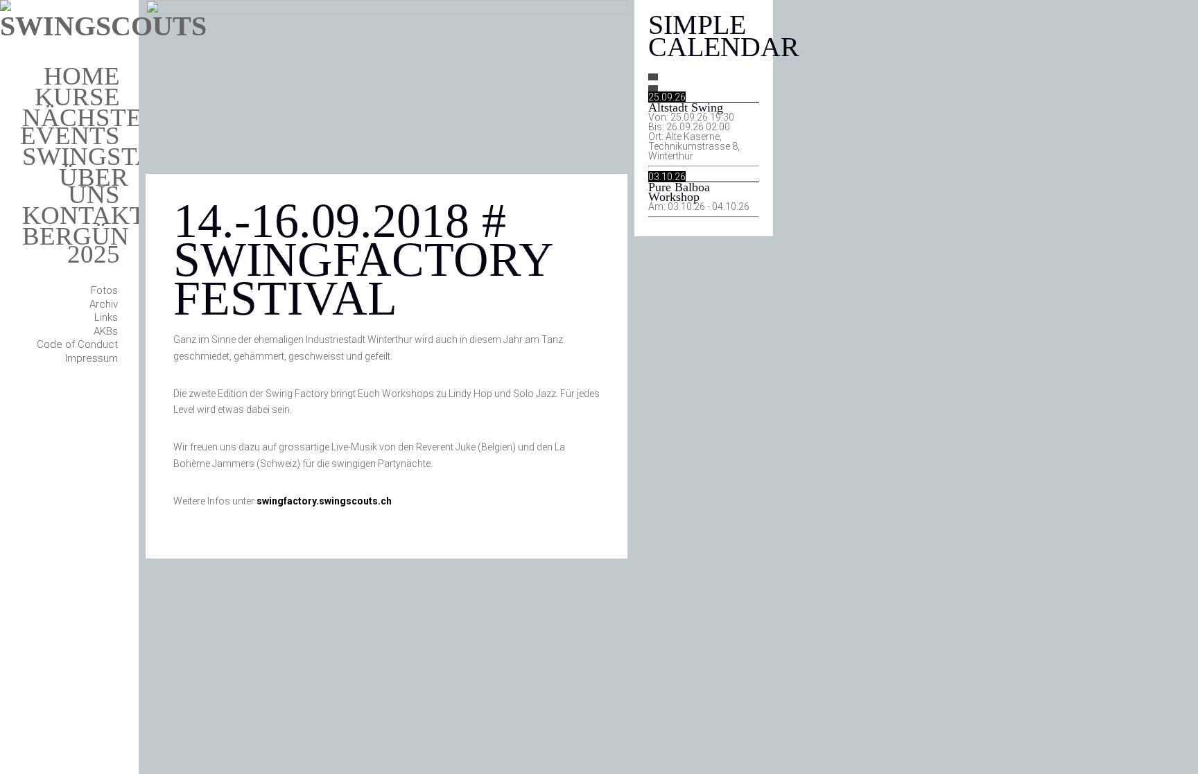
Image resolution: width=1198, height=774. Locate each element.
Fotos (104, 290)
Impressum (91, 358)
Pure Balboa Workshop (679, 192)
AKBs (106, 331)
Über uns (93, 186)
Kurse (77, 96)
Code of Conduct (77, 344)
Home (82, 76)
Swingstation (117, 156)
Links (106, 317)
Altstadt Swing (685, 107)
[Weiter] (653, 88)
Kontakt (84, 215)
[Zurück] (653, 76)
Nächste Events (81, 126)
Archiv (103, 304)
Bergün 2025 (75, 245)
